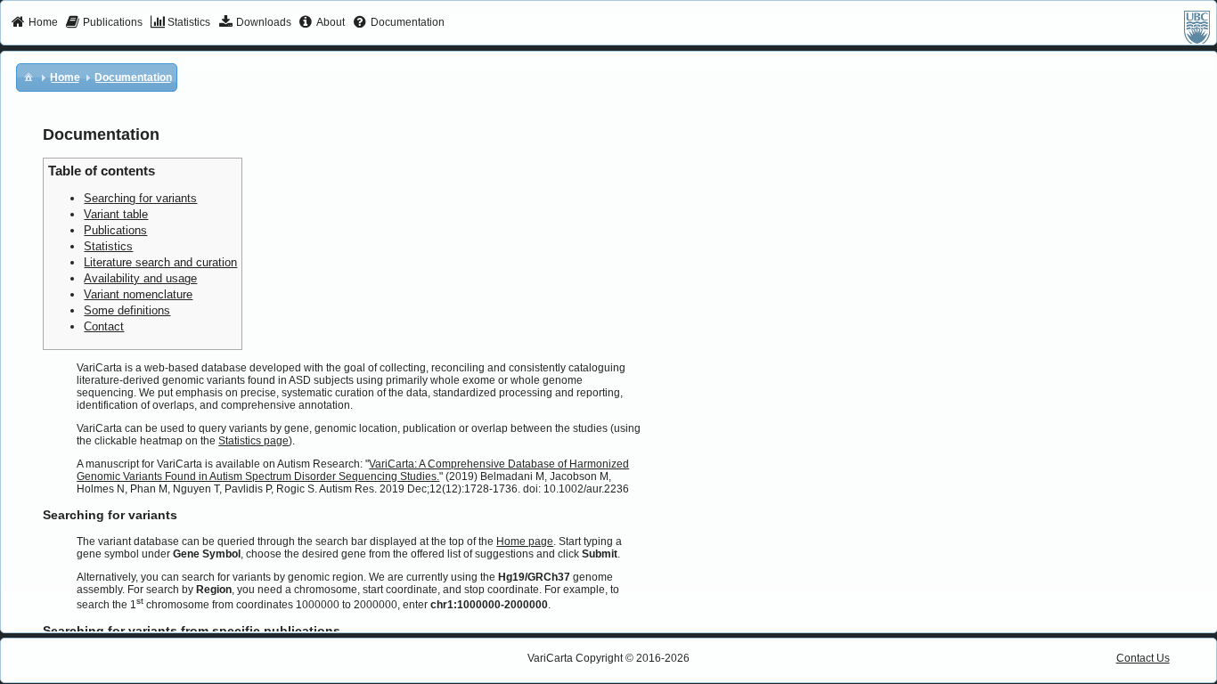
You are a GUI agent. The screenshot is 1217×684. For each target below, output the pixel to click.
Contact (104, 326)
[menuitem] (34, 23)
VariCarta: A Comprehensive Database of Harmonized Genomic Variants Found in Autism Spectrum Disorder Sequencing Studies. (353, 470)
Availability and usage (140, 278)
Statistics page (253, 441)
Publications (115, 230)
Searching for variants (140, 198)
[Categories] (28, 76)
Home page (524, 541)
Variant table (116, 214)
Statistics (108, 246)
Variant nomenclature (138, 294)
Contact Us (1143, 658)
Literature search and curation (160, 262)
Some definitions (127, 310)
